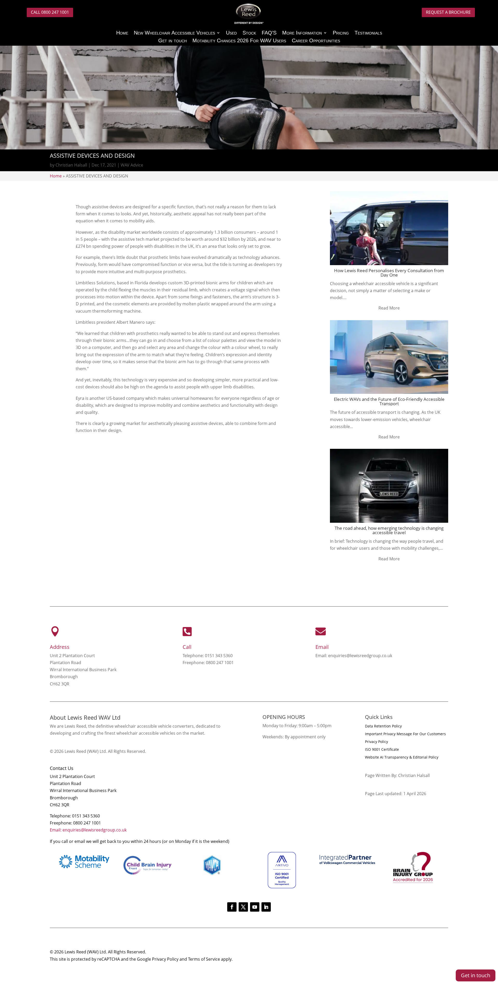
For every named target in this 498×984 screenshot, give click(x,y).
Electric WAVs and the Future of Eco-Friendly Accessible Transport (389, 401)
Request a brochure (448, 12)
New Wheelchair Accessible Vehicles (174, 33)
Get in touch (172, 41)
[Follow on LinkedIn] (266, 907)
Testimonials (368, 33)
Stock (249, 33)
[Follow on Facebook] (232, 907)
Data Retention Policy (383, 726)
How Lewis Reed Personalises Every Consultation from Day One (389, 272)
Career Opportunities (316, 41)
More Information (302, 33)
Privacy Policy (376, 742)
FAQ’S (269, 33)
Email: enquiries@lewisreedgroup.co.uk (88, 830)
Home (122, 33)
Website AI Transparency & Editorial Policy (401, 757)
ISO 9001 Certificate (382, 750)
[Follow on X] (243, 907)
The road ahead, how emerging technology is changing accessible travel (389, 530)
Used (231, 33)
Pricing (341, 33)
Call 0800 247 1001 (50, 12)
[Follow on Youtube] (254, 907)
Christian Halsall (71, 165)
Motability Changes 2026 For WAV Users (239, 41)
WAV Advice (132, 165)
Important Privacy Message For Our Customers (405, 734)
